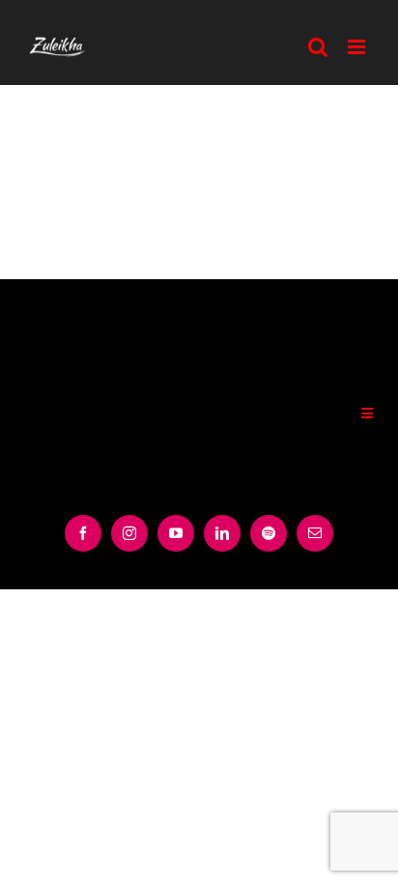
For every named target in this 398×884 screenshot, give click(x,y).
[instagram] (129, 533)
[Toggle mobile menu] (358, 47)
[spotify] (268, 533)
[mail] (315, 533)
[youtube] (175, 533)
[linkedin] (222, 533)
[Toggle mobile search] (318, 47)
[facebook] (83, 533)
